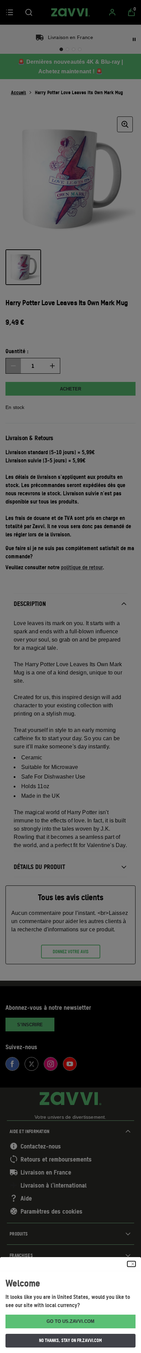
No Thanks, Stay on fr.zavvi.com (70, 1340)
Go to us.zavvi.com (70, 1321)
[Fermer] (131, 1264)
